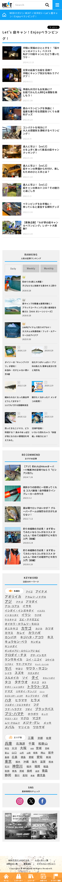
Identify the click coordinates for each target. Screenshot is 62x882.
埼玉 (7, 748)
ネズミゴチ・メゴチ (14, 696)
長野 (37, 771)
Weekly (31, 268)
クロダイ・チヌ (16, 655)
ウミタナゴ (11, 619)
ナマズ (9, 691)
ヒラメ (35, 700)
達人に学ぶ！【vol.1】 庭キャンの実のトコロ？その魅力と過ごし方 (41, 187)
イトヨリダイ (12, 615)
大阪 (23, 748)
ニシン (42, 692)
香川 (17, 775)
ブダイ (28, 709)
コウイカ (49, 659)
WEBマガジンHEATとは (18, 860)
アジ (8, 601)
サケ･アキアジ (24, 664)
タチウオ (21, 682)
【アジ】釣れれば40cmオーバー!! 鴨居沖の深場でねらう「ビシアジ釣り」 (40, 470)
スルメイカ (12, 677)
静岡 (8, 775)
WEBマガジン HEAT (20, 13)
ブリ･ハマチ (14, 713)
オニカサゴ (11, 628)
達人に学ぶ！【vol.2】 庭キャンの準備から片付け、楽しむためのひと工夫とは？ (41, 168)
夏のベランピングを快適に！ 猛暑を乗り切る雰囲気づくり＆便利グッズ (41, 111)
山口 (14, 752)
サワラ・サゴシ (37, 668)
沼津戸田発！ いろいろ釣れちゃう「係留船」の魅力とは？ (44, 432)
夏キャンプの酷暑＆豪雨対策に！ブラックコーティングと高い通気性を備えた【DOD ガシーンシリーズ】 (39, 307)
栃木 (18, 761)
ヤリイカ (24, 727)
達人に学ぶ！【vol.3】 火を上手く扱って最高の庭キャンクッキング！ (41, 149)
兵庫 (8, 743)
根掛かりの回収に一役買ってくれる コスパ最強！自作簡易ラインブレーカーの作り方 (40, 490)
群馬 (14, 771)
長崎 (29, 770)
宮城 (38, 748)
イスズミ (41, 611)
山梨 (29, 753)
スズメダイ (33, 673)
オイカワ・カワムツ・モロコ (22, 623)
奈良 (32, 748)
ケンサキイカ (13, 659)
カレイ (21, 633)
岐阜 (35, 752)
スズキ (19, 673)
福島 (45, 766)
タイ (35, 677)
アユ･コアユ (12, 606)
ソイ (25, 677)
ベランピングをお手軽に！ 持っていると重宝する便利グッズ (41, 205)
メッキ (48, 722)
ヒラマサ (21, 700)
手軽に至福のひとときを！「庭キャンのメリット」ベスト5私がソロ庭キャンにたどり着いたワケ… (41, 52)
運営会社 (27, 863)
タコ (8, 682)
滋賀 (42, 761)
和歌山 (43, 743)
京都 (40, 737)
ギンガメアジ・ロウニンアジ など (22, 650)
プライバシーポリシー (46, 863)
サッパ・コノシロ (42, 664)
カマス (9, 632)
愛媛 (31, 757)
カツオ (49, 628)
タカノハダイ (49, 678)
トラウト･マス (37, 686)
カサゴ (26, 628)
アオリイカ (13, 596)
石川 (7, 766)
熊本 (51, 761)
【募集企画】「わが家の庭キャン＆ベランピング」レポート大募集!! (40, 225)
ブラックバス (44, 709)
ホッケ (44, 714)
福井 (29, 766)
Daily (13, 268)
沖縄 (26, 761)
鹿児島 (41, 775)
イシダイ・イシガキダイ (19, 610)
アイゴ (29, 591)
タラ (44, 682)
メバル (10, 727)
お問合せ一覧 (12, 863)
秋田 (7, 770)
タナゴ (35, 682)
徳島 (23, 757)
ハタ (8, 700)
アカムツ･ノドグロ (35, 596)
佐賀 (48, 738)
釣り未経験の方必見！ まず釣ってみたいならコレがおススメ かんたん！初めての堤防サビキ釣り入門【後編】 (40, 533)
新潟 (48, 757)
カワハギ (34, 632)
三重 (31, 738)
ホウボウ (33, 714)
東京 (8, 761)
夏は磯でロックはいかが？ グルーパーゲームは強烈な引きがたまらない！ (40, 511)
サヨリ (19, 668)
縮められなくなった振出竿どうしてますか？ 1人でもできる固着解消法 (17, 401)
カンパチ (11, 637)
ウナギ (37, 615)
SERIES (38, 13)
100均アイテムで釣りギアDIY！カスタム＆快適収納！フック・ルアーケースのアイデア (39, 331)
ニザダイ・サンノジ (26, 691)
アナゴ (19, 601)
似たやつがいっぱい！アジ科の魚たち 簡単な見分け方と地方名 (44, 366)
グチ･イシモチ (38, 655)
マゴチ (36, 718)
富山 (7, 753)
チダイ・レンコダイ (14, 687)
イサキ (27, 606)
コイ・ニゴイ (34, 659)
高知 (25, 775)
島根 (7, 757)
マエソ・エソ (11, 718)
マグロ (25, 718)
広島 (14, 757)
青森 (45, 770)
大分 (14, 748)
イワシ (26, 614)
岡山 (43, 752)
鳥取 (32, 776)
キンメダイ (11, 646)
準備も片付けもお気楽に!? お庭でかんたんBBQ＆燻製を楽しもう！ (40, 92)
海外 (34, 761)
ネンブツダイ (32, 695)
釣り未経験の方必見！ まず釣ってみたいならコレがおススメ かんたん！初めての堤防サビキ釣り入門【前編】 (40, 555)
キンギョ (36, 641)
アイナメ (41, 591)
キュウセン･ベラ (16, 641)
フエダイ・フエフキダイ (18, 704)
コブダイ (9, 664)
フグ (36, 704)
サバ (8, 668)
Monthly (49, 268)
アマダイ (32, 601)
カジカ (38, 628)
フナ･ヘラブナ (13, 709)
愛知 (40, 757)
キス (50, 637)
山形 (22, 753)
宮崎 (47, 748)
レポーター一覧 (41, 860)
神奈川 (17, 766)
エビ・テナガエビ (29, 619)
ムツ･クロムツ (12, 723)
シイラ (8, 673)
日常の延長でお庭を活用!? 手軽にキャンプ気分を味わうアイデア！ (41, 73)
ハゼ (45, 695)
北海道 (20, 743)
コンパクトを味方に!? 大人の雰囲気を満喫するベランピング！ (41, 130)
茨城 (21, 771)
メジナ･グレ (31, 722)
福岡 (37, 766)
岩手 (51, 752)
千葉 (31, 743)
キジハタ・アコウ (32, 637)
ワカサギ (39, 727)
